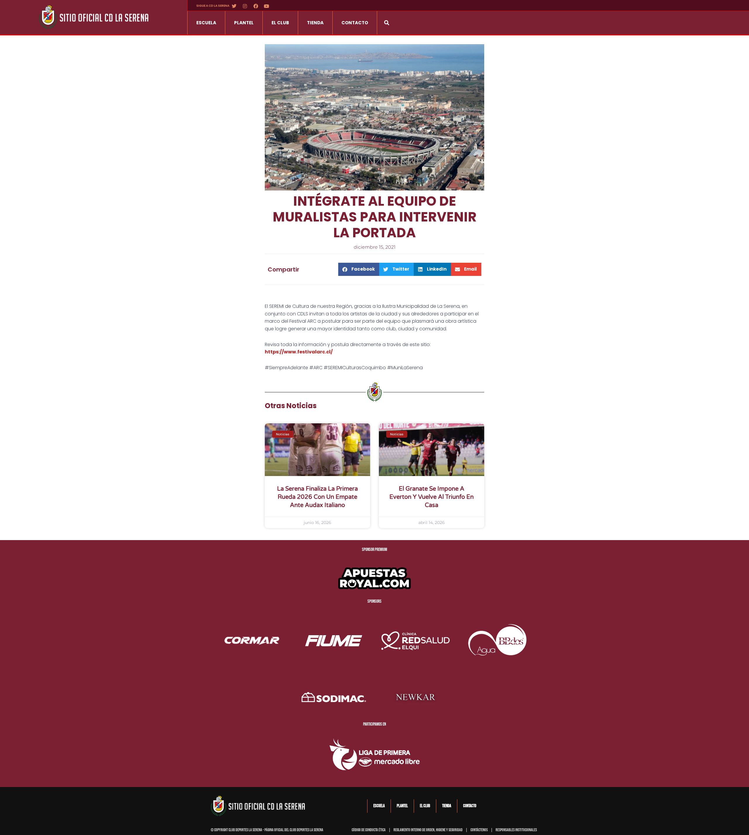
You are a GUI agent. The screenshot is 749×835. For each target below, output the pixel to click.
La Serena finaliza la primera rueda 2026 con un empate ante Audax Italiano (317, 497)
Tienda (315, 23)
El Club (280, 23)
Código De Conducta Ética (369, 829)
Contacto (354, 23)
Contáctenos (479, 829)
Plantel (244, 23)
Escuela (206, 23)
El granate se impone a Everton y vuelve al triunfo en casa (431, 497)
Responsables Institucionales (516, 829)
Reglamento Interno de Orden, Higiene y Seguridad (428, 829)
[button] (387, 23)
